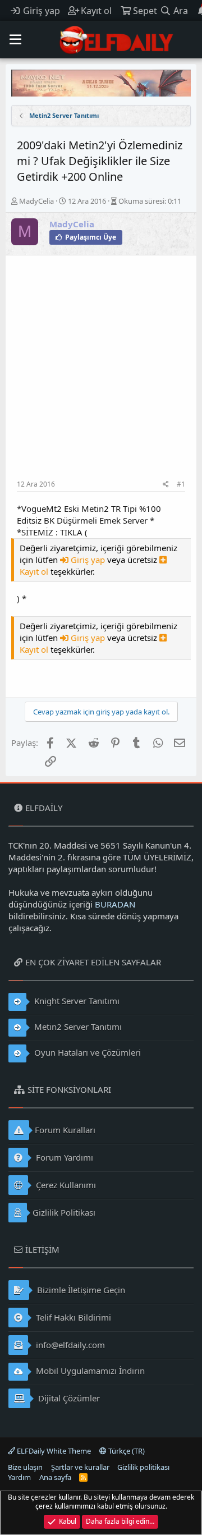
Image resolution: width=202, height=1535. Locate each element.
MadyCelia (36, 201)
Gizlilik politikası (143, 1467)
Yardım (19, 1477)
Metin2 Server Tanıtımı (77, 1026)
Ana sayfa (55, 1477)
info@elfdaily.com (69, 1344)
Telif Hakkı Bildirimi (72, 1317)
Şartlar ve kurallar (80, 1467)
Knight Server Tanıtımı (76, 1000)
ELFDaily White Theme (53, 1451)
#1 (181, 484)
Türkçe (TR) (126, 1451)
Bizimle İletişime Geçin (80, 1289)
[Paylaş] (166, 484)
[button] (15, 39)
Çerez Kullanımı (65, 1184)
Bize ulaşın (25, 1467)
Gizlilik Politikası (64, 1212)
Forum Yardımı (63, 1157)
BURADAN (115, 904)
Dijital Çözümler (68, 1398)
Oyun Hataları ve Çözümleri (86, 1052)
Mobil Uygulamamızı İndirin (89, 1370)
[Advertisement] (101, 373)
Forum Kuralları (65, 1129)
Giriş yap (87, 559)
